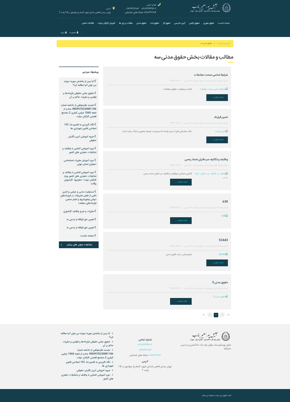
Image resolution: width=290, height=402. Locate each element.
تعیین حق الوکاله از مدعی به (80, 220)
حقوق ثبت (154, 23)
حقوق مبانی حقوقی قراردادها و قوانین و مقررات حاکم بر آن (79, 95)
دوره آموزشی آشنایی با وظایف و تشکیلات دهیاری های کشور (79, 150)
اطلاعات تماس (88, 23)
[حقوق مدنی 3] (211, 297)
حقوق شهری (208, 23)
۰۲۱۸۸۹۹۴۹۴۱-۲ (149, 9)
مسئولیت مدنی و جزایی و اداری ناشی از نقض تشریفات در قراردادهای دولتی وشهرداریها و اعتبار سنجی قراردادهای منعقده (78, 197)
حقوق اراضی (194, 23)
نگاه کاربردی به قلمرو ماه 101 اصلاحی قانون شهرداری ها (80, 127)
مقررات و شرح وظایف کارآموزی (78, 211)
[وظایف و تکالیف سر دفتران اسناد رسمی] (211, 175)
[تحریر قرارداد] (211, 132)
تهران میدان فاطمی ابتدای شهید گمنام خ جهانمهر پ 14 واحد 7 (85, 12)
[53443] (211, 255)
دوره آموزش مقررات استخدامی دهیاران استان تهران (80, 162)
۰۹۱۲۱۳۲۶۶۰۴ (132, 9)
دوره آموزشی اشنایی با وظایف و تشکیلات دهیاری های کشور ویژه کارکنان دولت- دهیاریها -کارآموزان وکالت (79, 178)
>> (204, 315)
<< (228, 315)
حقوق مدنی (141, 23)
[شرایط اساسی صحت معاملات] (211, 89)
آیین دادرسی (179, 23)
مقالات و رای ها (126, 23)
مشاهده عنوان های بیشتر (79, 245)
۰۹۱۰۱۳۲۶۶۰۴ (150, 12)
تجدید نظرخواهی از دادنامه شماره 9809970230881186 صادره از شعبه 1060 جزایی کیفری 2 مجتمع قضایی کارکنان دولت (78, 111)
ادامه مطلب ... (217, 97)
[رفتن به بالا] (61, 395)
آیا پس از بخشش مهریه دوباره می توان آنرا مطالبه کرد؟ (80, 83)
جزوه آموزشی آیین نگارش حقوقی (82, 139)
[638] (211, 216)
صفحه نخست (224, 23)
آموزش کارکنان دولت (106, 23)
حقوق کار (166, 23)
